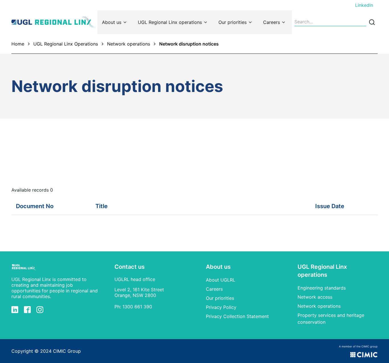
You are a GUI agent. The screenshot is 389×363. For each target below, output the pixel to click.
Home (17, 44)
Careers (271, 22)
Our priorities (232, 22)
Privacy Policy (221, 307)
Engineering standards (322, 288)
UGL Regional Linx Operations (65, 44)
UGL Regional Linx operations (170, 22)
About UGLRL (220, 280)
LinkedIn (364, 5)
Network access (315, 297)
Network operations (128, 44)
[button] (38, 206)
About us (111, 22)
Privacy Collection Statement (237, 316)
